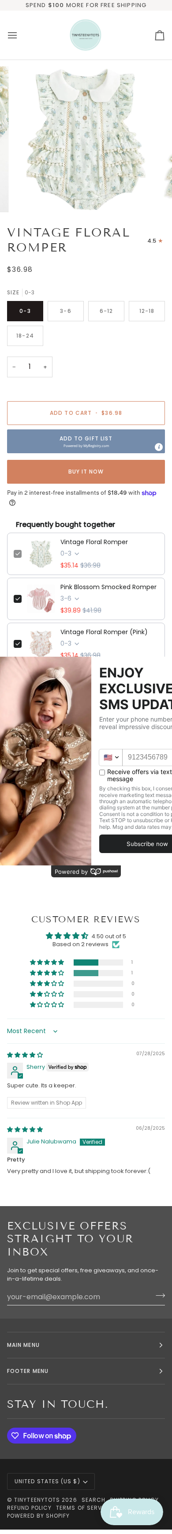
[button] (86, 441)
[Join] (157, 1296)
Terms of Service (84, 1507)
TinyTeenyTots (37, 1500)
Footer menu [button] (28, 1371)
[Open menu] (20, 35)
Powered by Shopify (38, 1515)
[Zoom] (29, 195)
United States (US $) (47, 1481)
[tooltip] (159, 447)
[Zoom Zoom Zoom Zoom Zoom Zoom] (86, 139)
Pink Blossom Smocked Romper (108, 587)
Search (93, 1500)
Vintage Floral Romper (94, 542)
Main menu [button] (23, 1345)
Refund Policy (29, 1507)
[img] (25, 1055)
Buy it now (86, 471)
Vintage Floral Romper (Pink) (104, 632)
